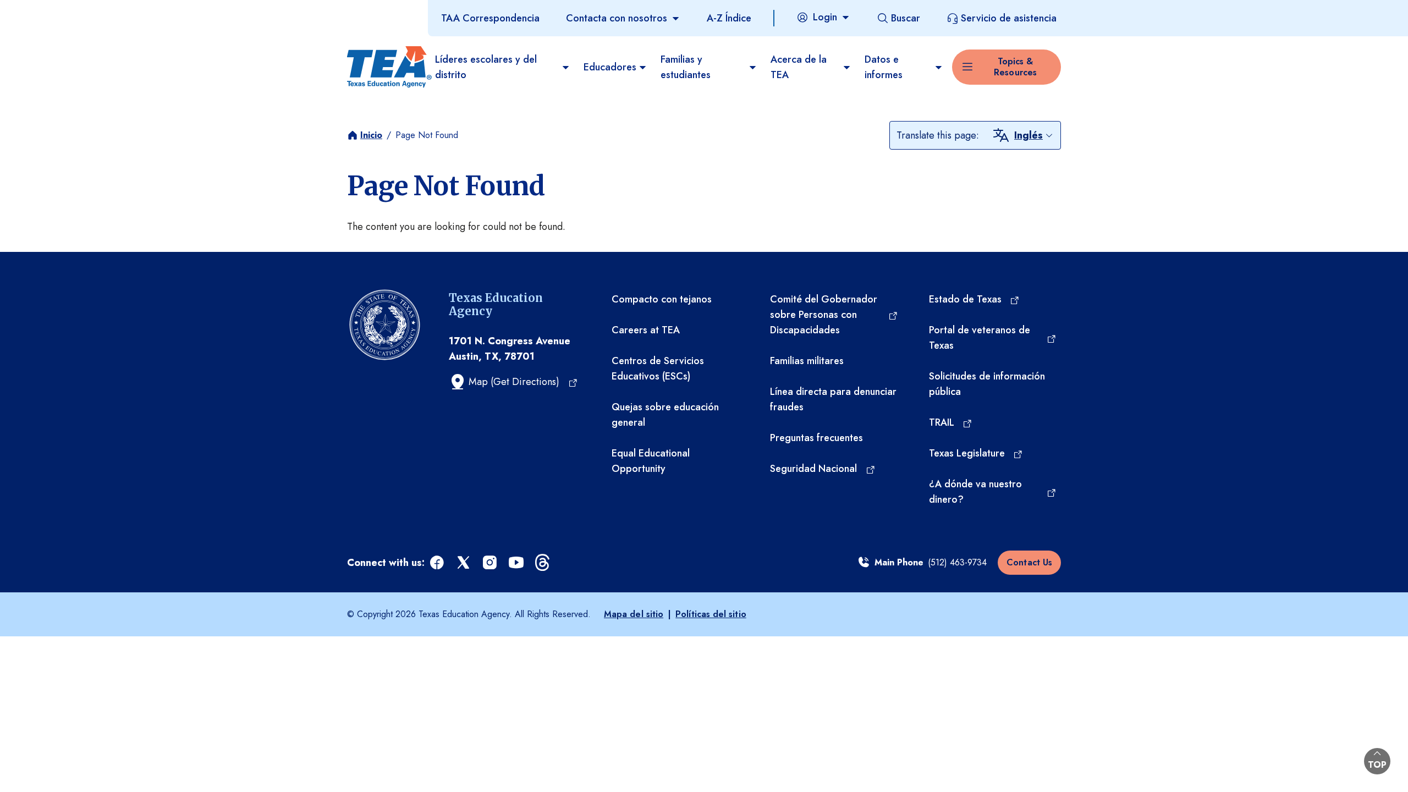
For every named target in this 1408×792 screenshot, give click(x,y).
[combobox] (1034, 135)
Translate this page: (938, 135)
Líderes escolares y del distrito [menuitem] (486, 67)
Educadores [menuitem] (610, 67)
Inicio (371, 135)
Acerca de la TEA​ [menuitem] (799, 67)
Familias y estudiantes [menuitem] (686, 67)
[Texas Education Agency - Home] (386, 67)
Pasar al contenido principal (61, 10)
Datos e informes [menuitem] (884, 67)
